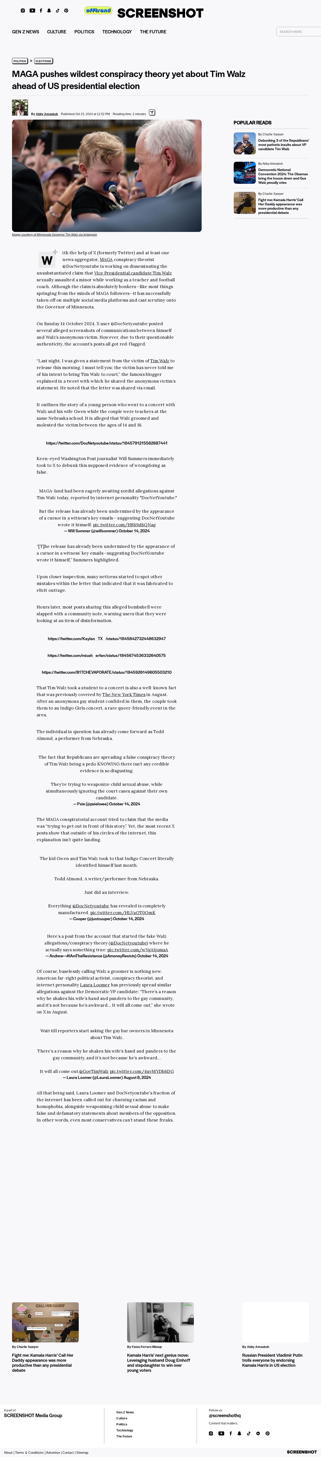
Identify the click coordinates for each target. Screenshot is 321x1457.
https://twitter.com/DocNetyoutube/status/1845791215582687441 (107, 443)
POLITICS (84, 31)
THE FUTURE (153, 31)
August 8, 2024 (137, 1077)
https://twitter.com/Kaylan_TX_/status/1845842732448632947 (107, 638)
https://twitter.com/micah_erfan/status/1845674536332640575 (107, 655)
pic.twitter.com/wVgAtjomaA (137, 950)
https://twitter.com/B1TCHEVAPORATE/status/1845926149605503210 (107, 672)
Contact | (68, 1452)
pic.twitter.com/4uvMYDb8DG (142, 1071)
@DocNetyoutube (90, 906)
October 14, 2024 (134, 531)
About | (9, 1452)
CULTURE (56, 31)
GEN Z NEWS (25, 31)
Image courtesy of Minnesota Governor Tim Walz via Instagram (54, 234)
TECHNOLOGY (117, 31)
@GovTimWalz (94, 1071)
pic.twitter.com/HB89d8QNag (124, 525)
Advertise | (54, 1452)
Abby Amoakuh (47, 114)
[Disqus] (85, 1205)
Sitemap (82, 1452)
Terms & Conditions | (30, 1452)
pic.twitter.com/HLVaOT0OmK (122, 912)
